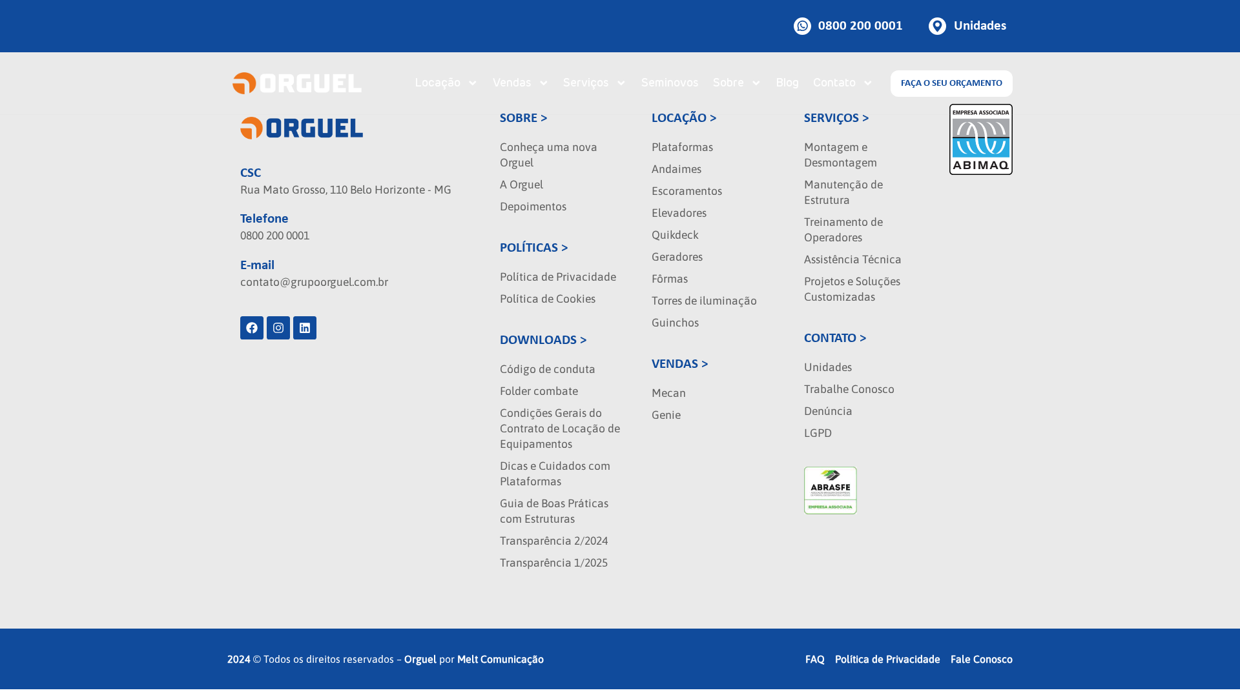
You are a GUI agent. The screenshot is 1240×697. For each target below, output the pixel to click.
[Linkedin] (304, 327)
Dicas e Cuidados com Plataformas (555, 474)
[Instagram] (278, 327)
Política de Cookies (547, 298)
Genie (666, 415)
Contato (834, 83)
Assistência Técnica (853, 259)
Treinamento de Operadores (843, 230)
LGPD (818, 433)
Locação (437, 83)
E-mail (257, 265)
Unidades (828, 367)
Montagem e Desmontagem (840, 155)
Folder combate (539, 391)
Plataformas (682, 147)
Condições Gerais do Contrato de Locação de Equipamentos (560, 428)
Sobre (728, 83)
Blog (787, 83)
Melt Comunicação (500, 659)
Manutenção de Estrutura (843, 192)
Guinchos (675, 322)
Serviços (586, 83)
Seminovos (670, 83)
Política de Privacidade (558, 276)
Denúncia (828, 411)
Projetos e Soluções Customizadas (852, 289)
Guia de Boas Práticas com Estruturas (554, 511)
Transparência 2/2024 (554, 540)
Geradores (677, 256)
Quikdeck (675, 234)
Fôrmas (670, 278)
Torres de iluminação (704, 300)
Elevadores (679, 213)
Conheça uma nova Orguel (548, 155)
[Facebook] (252, 327)
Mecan (669, 393)
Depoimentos (533, 206)
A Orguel (521, 184)
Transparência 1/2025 (554, 562)
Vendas (512, 83)
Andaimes (676, 169)
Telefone (264, 219)
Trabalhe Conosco (849, 389)
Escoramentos (687, 191)
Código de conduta (547, 369)
